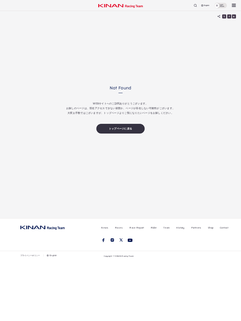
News (104, 227)
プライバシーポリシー (30, 255)
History (180, 227)
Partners (196, 227)
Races (119, 227)
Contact (224, 227)
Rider (154, 227)
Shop (210, 227)
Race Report (136, 227)
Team (166, 227)
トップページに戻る (120, 128)
